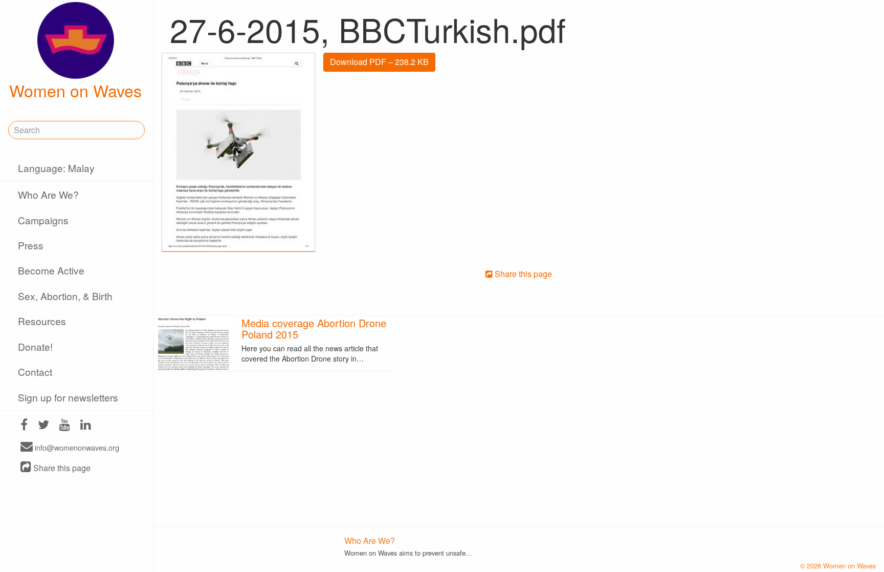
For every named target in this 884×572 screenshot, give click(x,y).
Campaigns (43, 220)
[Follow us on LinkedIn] (85, 425)
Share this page (61, 468)
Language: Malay (56, 168)
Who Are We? (48, 194)
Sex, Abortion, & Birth (65, 296)
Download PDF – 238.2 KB (379, 62)
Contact (35, 371)
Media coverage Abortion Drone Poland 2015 (313, 328)
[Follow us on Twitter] (43, 425)
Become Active (51, 270)
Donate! (35, 346)
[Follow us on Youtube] (64, 425)
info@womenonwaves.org (76, 447)
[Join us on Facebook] (24, 425)
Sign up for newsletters (68, 397)
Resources (42, 321)
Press (30, 245)
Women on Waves (75, 90)
